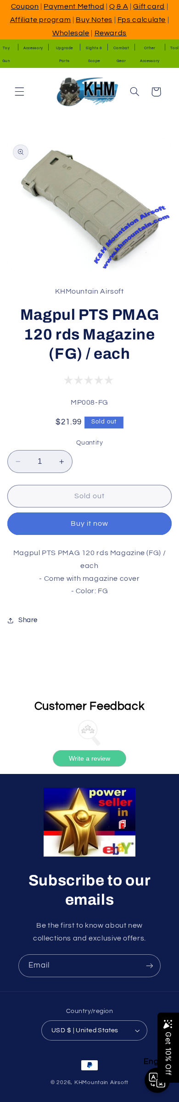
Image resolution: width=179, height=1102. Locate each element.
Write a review (89, 758)
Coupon (25, 6)
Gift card (149, 6)
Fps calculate (141, 19)
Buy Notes (94, 19)
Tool (174, 48)
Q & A (118, 6)
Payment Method (74, 6)
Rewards (111, 33)
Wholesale (71, 33)
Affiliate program (40, 19)
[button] (19, 91)
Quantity (89, 443)
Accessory (33, 48)
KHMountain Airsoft (101, 1082)
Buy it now (90, 523)
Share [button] (28, 620)
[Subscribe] (149, 965)
